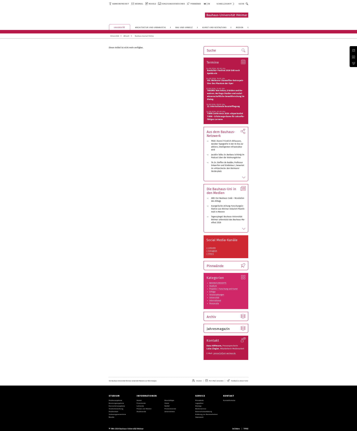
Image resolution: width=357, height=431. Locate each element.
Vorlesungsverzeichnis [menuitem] (173, 4)
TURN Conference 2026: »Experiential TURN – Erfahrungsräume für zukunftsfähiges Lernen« (225, 116)
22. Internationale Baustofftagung (223, 106)
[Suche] (247, 4)
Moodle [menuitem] (152, 4)
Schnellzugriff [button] (224, 4)
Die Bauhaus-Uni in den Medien (221, 191)
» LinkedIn (211, 248)
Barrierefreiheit (120, 4)
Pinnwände (215, 266)
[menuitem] (119, 4)
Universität (114, 36)
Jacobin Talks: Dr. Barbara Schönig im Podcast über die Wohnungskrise (227, 156)
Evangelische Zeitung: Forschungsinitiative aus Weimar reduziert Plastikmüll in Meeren (228, 209)
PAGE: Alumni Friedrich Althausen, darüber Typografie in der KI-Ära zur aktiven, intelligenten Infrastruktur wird (227, 145)
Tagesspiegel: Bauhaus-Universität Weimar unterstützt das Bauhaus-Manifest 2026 (228, 220)
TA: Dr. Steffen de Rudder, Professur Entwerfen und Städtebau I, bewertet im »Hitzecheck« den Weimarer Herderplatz (227, 166)
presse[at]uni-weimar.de (225, 353)
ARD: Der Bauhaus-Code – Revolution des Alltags (227, 199)
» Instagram (211, 251)
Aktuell (126, 36)
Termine (213, 62)
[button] (243, 50)
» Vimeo (210, 254)
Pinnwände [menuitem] (195, 4)
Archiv (211, 317)
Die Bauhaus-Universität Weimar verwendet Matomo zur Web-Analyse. (133, 381)
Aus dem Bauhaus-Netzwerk (221, 134)
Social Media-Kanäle (221, 240)
